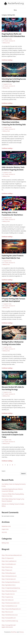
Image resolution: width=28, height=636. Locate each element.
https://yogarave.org (7, 597)
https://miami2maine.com (9, 579)
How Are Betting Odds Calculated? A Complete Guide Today (12, 434)
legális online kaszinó (7, 627)
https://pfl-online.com (8, 600)
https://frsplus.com (7, 570)
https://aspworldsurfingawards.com (11, 609)
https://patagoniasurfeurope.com (11, 582)
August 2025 (5, 529)
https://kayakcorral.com (8, 594)
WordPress (14, 632)
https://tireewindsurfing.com (9, 591)
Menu (15, 10)
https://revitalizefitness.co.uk (9, 606)
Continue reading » (7, 60)
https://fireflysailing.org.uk (9, 573)
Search (3, 471)
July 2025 (4, 532)
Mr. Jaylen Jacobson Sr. (9, 41)
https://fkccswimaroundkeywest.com (12, 555)
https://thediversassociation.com (10, 603)
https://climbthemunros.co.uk (10, 615)
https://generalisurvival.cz (9, 585)
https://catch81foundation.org (10, 621)
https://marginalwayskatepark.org (11, 588)
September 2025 (6, 526)
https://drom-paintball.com (9, 561)
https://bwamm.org (7, 567)
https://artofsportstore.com (9, 576)
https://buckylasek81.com (9, 618)
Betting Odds (6, 42)
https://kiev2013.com (7, 612)
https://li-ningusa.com (8, 558)
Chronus (21, 632)
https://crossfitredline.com (9, 564)
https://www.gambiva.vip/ (9, 625)
